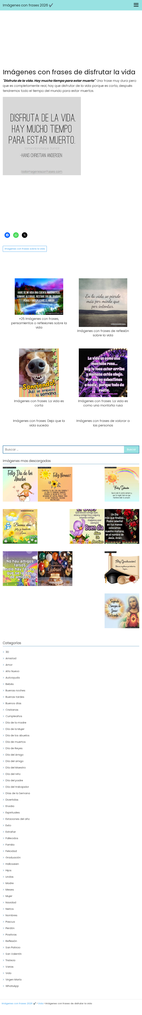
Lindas (10, 877)
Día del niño (13, 774)
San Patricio (13, 947)
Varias (10, 966)
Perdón (10, 928)
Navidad (11, 902)
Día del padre (14, 780)
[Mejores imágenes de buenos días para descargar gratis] (87, 527)
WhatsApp (12, 986)
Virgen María (13, 979)
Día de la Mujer (15, 729)
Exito (8, 825)
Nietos (10, 909)
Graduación (13, 857)
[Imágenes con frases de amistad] (20, 569)
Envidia (10, 806)
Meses (10, 889)
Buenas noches (15, 690)
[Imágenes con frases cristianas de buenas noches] (122, 527)
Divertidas (12, 799)
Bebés (10, 684)
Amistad (11, 658)
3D (7, 652)
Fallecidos (12, 838)
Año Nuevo (12, 671)
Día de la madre (16, 722)
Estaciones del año (18, 819)
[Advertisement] (71, 40)
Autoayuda (13, 677)
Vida (8, 973)
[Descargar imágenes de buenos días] (20, 527)
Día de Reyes (14, 748)
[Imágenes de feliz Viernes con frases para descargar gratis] (55, 485)
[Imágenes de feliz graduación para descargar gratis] (122, 569)
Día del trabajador (17, 787)
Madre (10, 883)
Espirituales (13, 812)
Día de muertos (16, 742)
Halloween (12, 864)
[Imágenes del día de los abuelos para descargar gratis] (20, 485)
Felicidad (11, 851)
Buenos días (13, 703)
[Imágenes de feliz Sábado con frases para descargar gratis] (122, 485)
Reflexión (11, 941)
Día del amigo (15, 761)
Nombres (11, 915)
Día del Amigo (15, 754)
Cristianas (12, 710)
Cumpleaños (14, 716)
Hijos (8, 870)
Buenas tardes (15, 697)
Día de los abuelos (17, 735)
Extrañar (11, 832)
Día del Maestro (16, 767)
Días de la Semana (18, 793)
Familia (10, 844)
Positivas (11, 934)
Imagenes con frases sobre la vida (25, 248)
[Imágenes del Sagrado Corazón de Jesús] (122, 611)
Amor (9, 665)
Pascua (10, 922)
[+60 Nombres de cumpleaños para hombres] (55, 569)
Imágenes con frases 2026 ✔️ (28, 5)
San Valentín (14, 954)
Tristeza (10, 960)
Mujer (9, 896)
